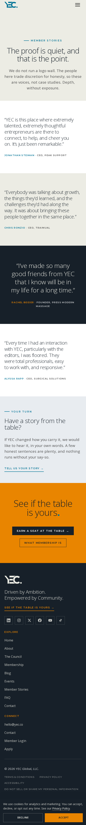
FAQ (7, 697)
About (8, 648)
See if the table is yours (29, 607)
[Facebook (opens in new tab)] (40, 620)
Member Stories (16, 689)
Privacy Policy (51, 777)
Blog (7, 673)
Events (9, 681)
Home (8, 640)
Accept (64, 817)
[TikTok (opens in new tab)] (60, 620)
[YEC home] (11, 5)
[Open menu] (77, 4)
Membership (14, 665)
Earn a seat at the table (43, 530)
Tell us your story (24, 468)
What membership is (43, 542)
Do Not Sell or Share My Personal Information (41, 789)
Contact (10, 706)
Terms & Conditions (19, 777)
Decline (23, 817)
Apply (8, 749)
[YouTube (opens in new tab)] (50, 620)
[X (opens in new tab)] (29, 620)
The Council (13, 656)
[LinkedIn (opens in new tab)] (8, 620)
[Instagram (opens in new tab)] (19, 620)
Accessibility (14, 783)
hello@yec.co (13, 724)
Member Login (15, 741)
